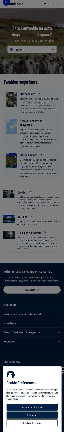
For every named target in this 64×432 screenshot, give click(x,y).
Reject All (32, 415)
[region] (32, 399)
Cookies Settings (32, 423)
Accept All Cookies (32, 407)
